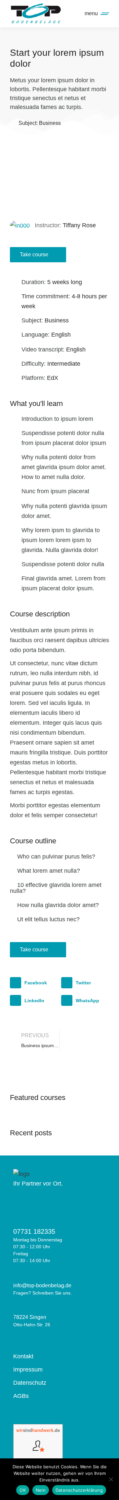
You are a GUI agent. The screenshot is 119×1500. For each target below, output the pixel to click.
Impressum (28, 1369)
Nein (41, 1490)
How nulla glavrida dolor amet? (58, 905)
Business (50, 123)
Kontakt (23, 1356)
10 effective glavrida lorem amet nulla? (55, 888)
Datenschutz (29, 1382)
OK (23, 1490)
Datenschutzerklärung (79, 1490)
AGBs (21, 1396)
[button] (59, 175)
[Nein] (110, 1479)
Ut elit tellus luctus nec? (48, 919)
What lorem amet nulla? (48, 870)
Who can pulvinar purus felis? (56, 856)
